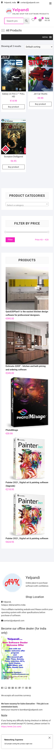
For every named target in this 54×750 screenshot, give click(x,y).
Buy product (13, 107)
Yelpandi (20, 9)
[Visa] (9, 686)
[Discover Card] (19, 686)
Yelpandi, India (9, 2)
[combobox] (27, 204)
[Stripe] (26, 686)
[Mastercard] (6, 686)
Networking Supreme (13, 740)
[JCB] (30, 686)
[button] (45, 37)
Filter (10, 239)
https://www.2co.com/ (11, 726)
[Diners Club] (16, 686)
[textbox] (27, 205)
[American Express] (2, 686)
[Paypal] (13, 686)
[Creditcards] (23, 686)
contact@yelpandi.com (29, 2)
